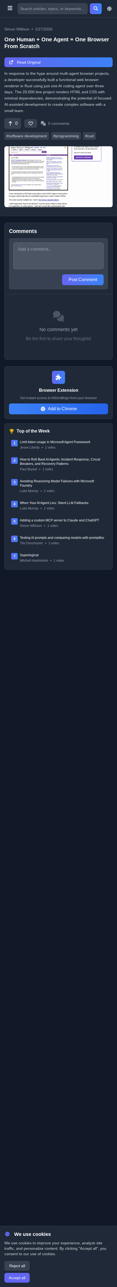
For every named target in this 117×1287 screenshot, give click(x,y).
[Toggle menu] (10, 8)
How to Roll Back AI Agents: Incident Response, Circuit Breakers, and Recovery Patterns (60, 462)
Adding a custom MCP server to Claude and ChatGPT (59, 520)
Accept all (17, 1278)
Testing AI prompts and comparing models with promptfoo (62, 538)
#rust (89, 136)
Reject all (17, 1266)
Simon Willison (16, 29)
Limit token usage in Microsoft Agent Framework (55, 442)
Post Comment (83, 279)
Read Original (28, 62)
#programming (66, 136)
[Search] (96, 8)
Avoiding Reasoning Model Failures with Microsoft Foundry (57, 483)
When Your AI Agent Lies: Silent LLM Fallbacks (54, 503)
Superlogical (29, 555)
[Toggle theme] (109, 8)
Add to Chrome (62, 408)
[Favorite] (30, 123)
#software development (27, 136)
